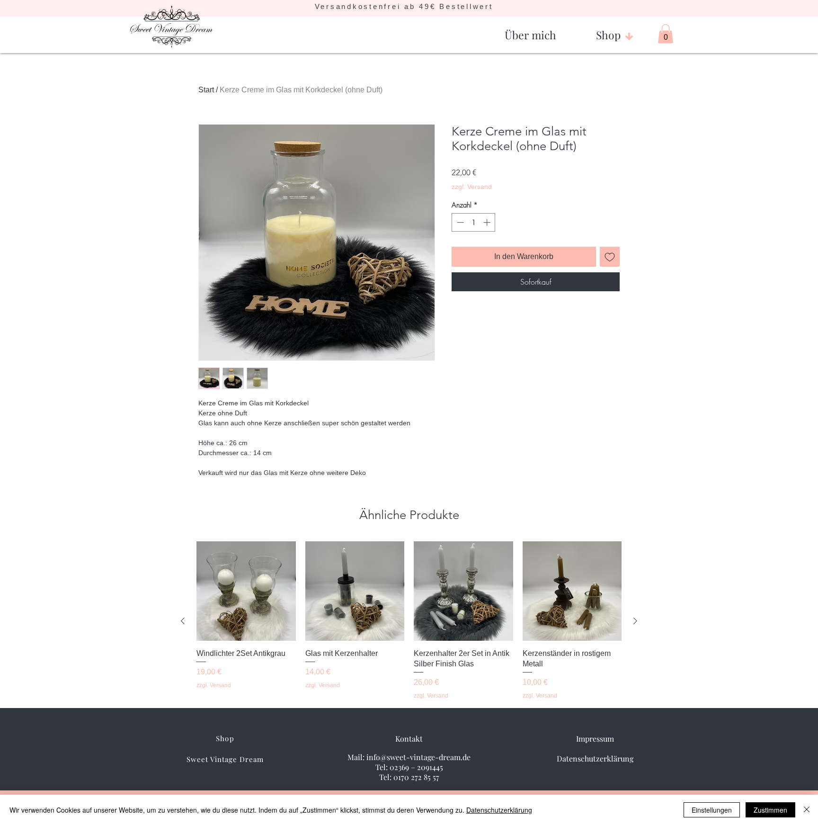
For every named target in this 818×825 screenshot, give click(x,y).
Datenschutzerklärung (499, 810)
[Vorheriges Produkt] (182, 621)
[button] (530, 30)
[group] (409, 620)
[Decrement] (459, 222)
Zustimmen (770, 810)
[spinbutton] (473, 222)
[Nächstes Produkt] (635, 621)
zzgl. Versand (472, 186)
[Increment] (487, 222)
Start (206, 90)
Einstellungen (712, 810)
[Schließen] (806, 809)
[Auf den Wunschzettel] (610, 257)
